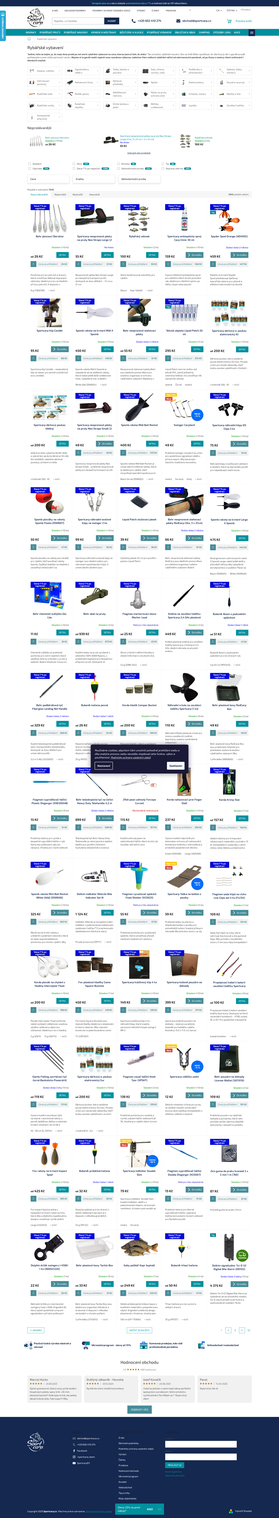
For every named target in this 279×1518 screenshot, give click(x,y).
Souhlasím (175, 765)
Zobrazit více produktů (138, 152)
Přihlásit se (175, 1465)
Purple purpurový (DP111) (88, 941)
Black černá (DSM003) (131, 479)
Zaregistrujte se (100, 3)
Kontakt (123, 1481)
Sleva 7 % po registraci (92, 168)
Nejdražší (78, 194)
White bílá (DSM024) (86, 384)
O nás (55, 10)
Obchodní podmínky (75, 10)
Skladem (37, 163)
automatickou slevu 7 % (138, 3)
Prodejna (171, 10)
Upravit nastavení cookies (99, 1511)
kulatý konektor (218, 1036)
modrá (188, 384)
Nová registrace (173, 1471)
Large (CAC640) (39, 1225)
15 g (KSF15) (50, 1036)
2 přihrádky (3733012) (86, 1319)
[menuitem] (31, 32)
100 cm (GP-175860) (130, 1319)
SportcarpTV (83, 1463)
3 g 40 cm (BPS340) (220, 664)
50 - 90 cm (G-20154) (41, 1130)
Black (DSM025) (218, 573)
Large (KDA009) (193, 853)
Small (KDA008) (173, 853)
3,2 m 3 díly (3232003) (42, 759)
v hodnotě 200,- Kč (219, 384)
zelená (168, 384)
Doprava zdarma (177, 168)
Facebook (82, 1450)
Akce (82, 163)
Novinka (127, 163)
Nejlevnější (60, 194)
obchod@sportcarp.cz (88, 1438)
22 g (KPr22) (81, 1225)
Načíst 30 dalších (139, 1330)
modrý (168, 479)
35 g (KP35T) (171, 1319)
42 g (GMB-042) (128, 664)
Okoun (123, 290)
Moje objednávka (127, 1498)
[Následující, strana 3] (242, 1330)
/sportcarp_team (86, 1456)
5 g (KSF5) (36, 1036)
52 (249, 1330)
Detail (62, 255)
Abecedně (94, 194)
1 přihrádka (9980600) (221, 759)
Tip (170, 163)
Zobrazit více (139, 1409)
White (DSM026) (238, 573)
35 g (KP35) (81, 759)
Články (155, 10)
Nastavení (103, 765)
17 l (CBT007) (81, 1036)
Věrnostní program (128, 1476)
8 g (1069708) (38, 290)
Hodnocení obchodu (140, 1362)
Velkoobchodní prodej (135, 168)
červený (179, 479)
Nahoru (37, 1330)
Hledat (112, 21)
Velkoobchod (125, 1487)
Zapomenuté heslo (175, 1475)
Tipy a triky (124, 1493)
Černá (178, 384)
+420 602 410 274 (86, 1444)
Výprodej (40, 168)
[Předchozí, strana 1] (228, 1330)
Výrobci (141, 10)
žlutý (189, 479)
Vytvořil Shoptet (243, 1511)
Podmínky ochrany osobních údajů (131, 757)
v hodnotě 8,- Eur (84, 1130)
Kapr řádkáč (136, 290)
